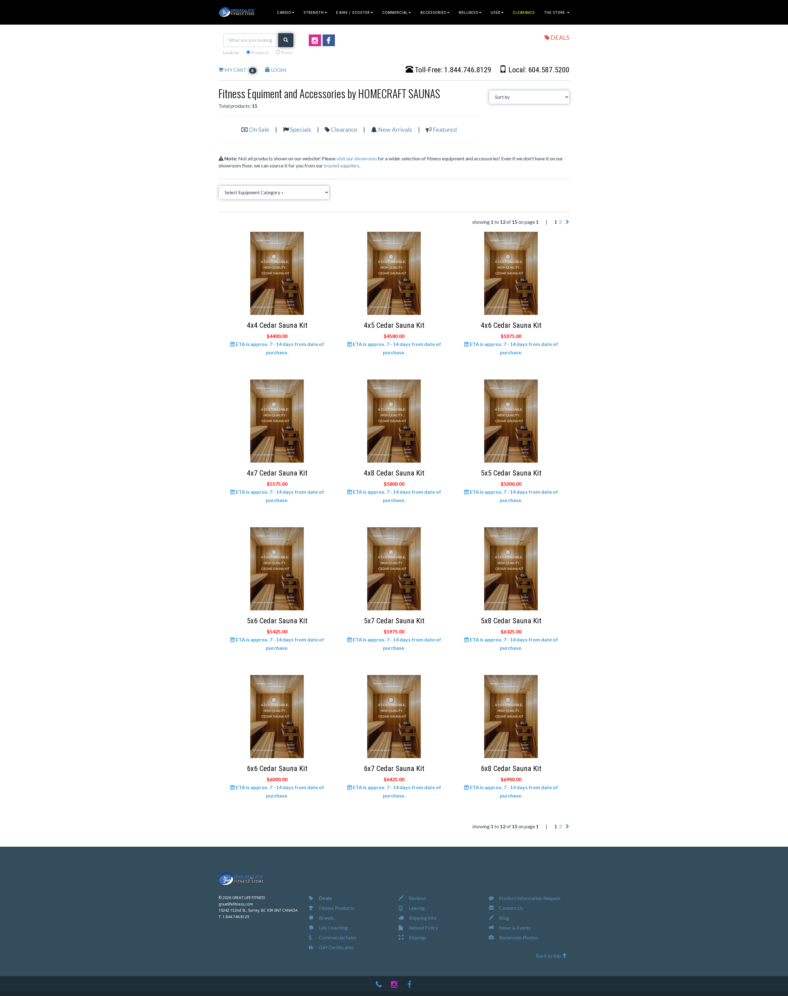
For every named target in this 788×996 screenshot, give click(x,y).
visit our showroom (356, 158)
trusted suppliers (341, 165)
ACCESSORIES (433, 12)
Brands (326, 918)
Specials (300, 129)
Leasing (416, 908)
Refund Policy (423, 927)
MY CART (238, 70)
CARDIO (284, 12)
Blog (503, 918)
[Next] (567, 222)
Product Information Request (529, 898)
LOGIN (278, 70)
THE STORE (555, 12)
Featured (445, 129)
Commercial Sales (337, 937)
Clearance (344, 129)
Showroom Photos (518, 937)
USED (496, 12)
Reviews (417, 898)
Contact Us (510, 908)
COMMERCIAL (395, 12)
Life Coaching (333, 927)
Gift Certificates (336, 947)
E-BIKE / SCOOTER (353, 12)
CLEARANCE (524, 12)
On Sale (259, 129)
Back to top (549, 955)
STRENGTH (314, 12)
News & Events (514, 927)
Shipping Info (422, 918)
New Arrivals (395, 129)
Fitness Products (336, 908)
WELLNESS (468, 12)
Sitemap (417, 937)
